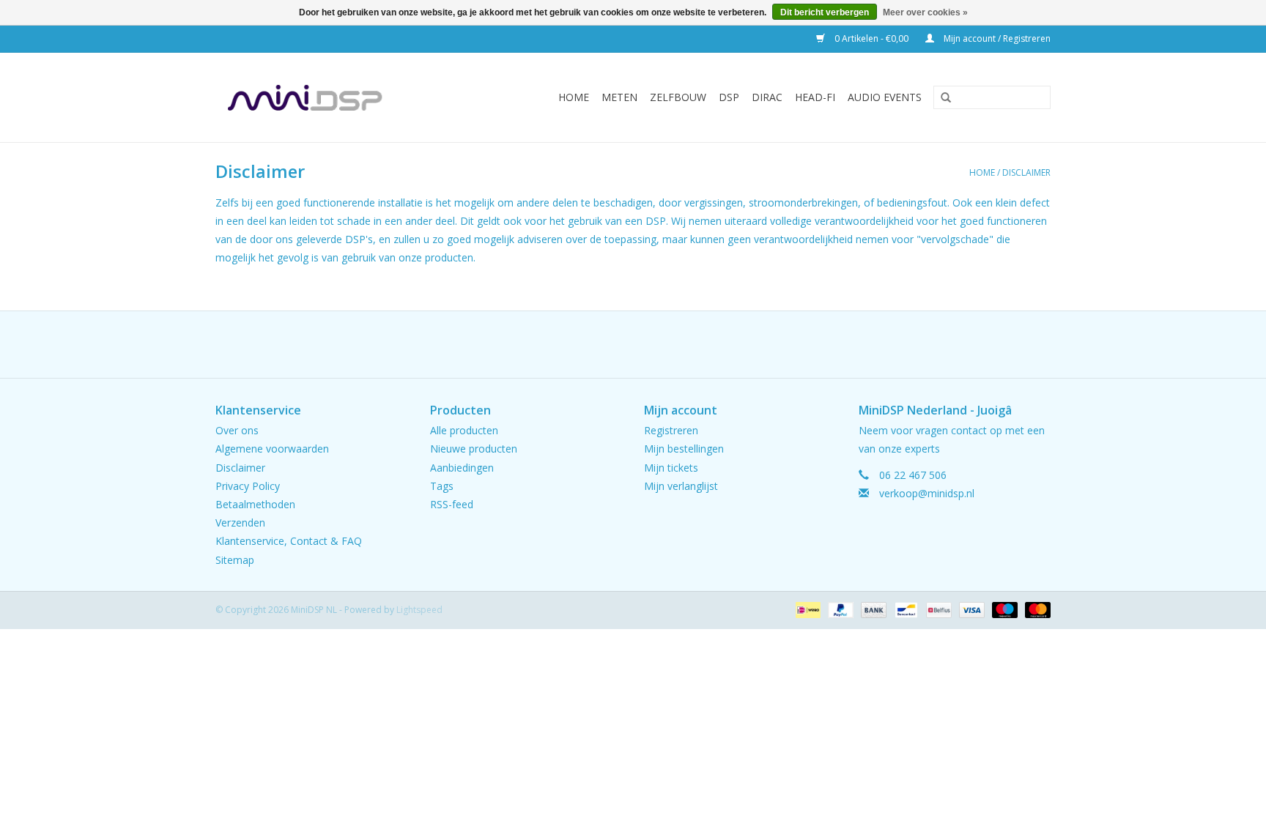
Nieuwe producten (473, 449)
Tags (442, 486)
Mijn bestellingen (684, 449)
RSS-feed (451, 504)
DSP (729, 97)
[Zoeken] (940, 98)
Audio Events (885, 97)
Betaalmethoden (255, 504)
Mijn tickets (671, 468)
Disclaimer (1026, 172)
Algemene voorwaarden (272, 449)
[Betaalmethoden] (807, 609)
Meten (619, 97)
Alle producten (464, 430)
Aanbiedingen (462, 468)
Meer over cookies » (925, 12)
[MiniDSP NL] (326, 97)
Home (573, 97)
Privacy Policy (247, 486)
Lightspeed (419, 609)
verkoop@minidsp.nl (926, 493)
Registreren (671, 430)
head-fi (815, 97)
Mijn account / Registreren (996, 38)
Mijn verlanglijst (681, 486)
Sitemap (234, 560)
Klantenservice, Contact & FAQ (288, 541)
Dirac (767, 97)
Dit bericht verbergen (824, 12)
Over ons (237, 430)
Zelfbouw (678, 97)
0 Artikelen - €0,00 (871, 38)
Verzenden (240, 522)
